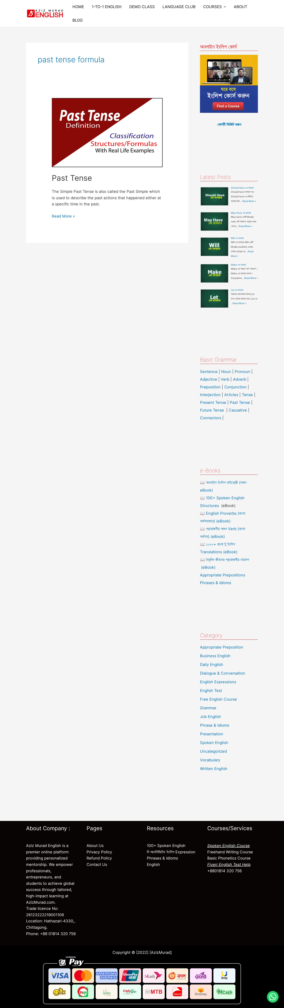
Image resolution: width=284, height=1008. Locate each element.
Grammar (208, 708)
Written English (213, 768)
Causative (238, 410)
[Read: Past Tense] (107, 132)
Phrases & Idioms (215, 582)
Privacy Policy (99, 852)
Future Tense (212, 410)
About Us (95, 845)
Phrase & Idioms (214, 725)
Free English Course (218, 699)
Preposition (211, 387)
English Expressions (218, 682)
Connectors (210, 418)
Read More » (63, 215)
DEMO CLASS (142, 6)
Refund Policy (99, 858)
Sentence (209, 371)
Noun (226, 371)
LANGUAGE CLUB (179, 6)
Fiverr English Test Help (229, 864)
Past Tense (72, 178)
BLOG (77, 20)
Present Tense (213, 402)
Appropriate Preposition (221, 647)
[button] (273, 997)
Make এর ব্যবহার (238, 264)
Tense (247, 394)
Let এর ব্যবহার (237, 289)
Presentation (211, 734)
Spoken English (214, 742)
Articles (231, 394)
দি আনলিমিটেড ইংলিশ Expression (171, 852)
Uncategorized (213, 751)
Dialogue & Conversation (222, 673)
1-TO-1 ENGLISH (107, 6)
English (153, 864)
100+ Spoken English (166, 845)
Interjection (210, 394)
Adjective (208, 379)
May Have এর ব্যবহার (241, 212)
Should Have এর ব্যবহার (242, 187)
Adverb (239, 379)
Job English (210, 716)
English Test (211, 690)
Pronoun (242, 371)
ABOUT (240, 6)
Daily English (211, 664)
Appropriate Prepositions (222, 575)
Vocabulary (210, 760)
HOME (78, 6)
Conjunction (235, 387)
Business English (215, 656)
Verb (225, 379)
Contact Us (97, 864)
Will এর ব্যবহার (237, 238)
